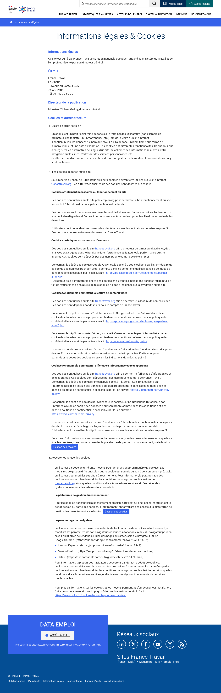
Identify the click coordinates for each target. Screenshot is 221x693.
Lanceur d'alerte (93, 681)
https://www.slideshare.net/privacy (72, 414)
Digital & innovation (159, 14)
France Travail (68, 14)
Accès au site (60, 635)
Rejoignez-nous (201, 14)
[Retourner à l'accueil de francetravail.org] (29, 9)
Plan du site (34, 681)
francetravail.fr (127, 661)
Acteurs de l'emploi (129, 14)
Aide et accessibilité (114, 681)
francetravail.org (61, 184)
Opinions (181, 14)
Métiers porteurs (149, 661)
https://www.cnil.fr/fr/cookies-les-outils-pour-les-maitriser (90, 595)
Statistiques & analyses (97, 14)
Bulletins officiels (16, 681)
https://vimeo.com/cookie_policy (126, 341)
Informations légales (53, 681)
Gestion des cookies (64, 447)
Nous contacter (74, 681)
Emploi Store (171, 661)
